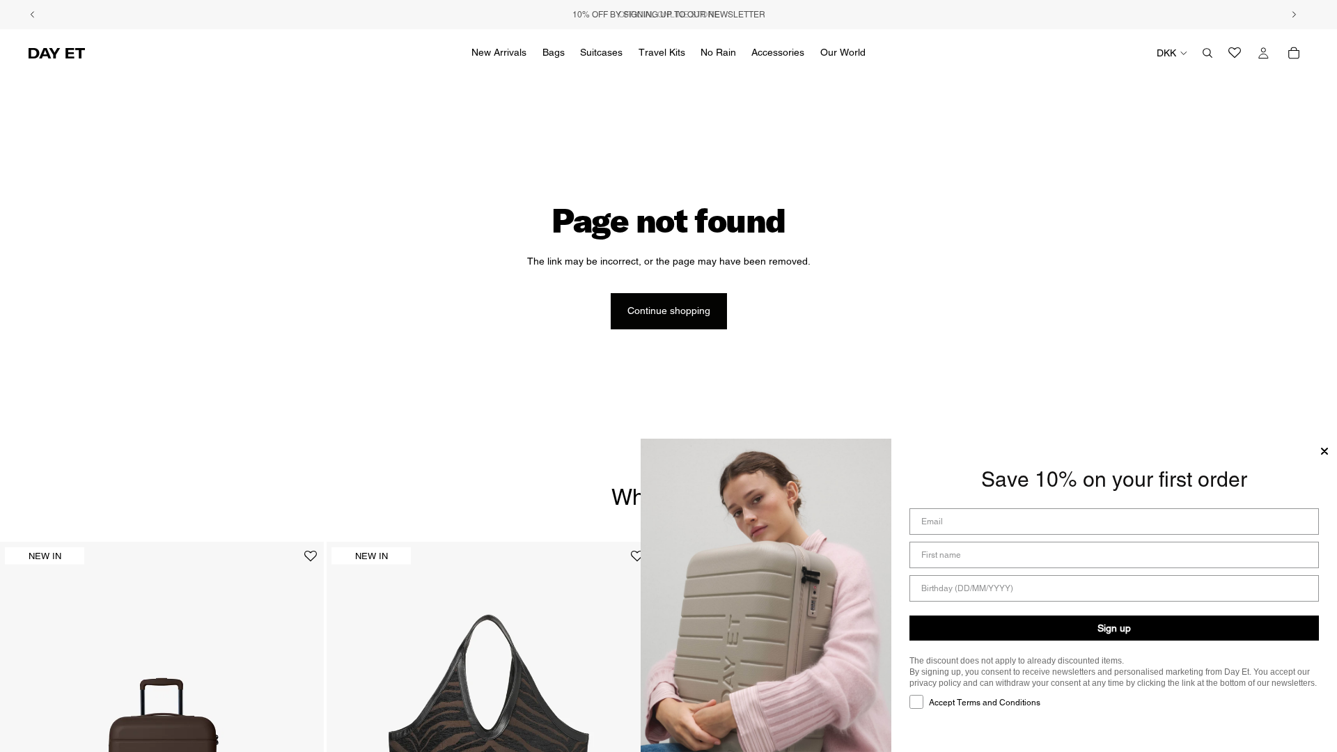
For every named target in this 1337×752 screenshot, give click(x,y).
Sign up (1114, 628)
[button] (310, 561)
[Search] (1207, 53)
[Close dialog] (1324, 451)
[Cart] (1294, 53)
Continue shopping (668, 310)
